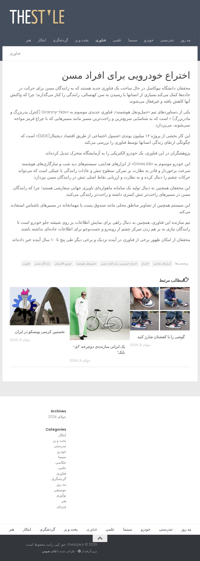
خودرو (148, 40)
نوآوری (61, 495)
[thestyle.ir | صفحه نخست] (37, 17)
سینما (132, 40)
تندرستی (167, 40)
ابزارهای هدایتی (162, 263)
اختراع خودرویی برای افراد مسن (119, 263)
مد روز (185, 40)
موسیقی (60, 490)
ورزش (61, 506)
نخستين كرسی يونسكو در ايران (40, 332)
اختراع (145, 263)
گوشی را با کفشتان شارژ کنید (161, 337)
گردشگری (60, 40)
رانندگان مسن (42, 263)
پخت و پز (82, 40)
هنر (28, 40)
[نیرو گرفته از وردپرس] (79, 551)
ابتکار (42, 40)
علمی (117, 40)
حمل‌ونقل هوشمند (86, 263)
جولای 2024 (57, 416)
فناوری (100, 40)
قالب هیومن (49, 551)
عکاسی (60, 462)
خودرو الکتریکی (63, 263)
